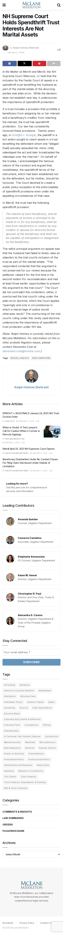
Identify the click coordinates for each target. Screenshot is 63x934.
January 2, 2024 (15, 52)
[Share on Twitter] (25, 63)
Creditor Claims (35, 702)
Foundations (31, 725)
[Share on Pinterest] (39, 63)
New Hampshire (41, 358)
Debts (51, 702)
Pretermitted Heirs (14, 759)
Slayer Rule (43, 765)
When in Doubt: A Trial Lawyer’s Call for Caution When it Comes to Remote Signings (21, 431)
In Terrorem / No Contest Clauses (22, 736)
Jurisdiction (51, 736)
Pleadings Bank (13, 830)
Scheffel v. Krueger (24, 135)
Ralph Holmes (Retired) (26, 48)
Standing (9, 771)
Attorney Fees (28, 696)
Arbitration (10, 696)
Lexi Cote (9, 421)
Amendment (45, 690)
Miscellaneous (20, 358)
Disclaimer (8, 922)
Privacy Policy (26, 922)
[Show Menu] (4, 5)
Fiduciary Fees (12, 725)
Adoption (25, 685)
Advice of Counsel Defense (19, 690)
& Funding (9, 685)
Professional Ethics (39, 759)
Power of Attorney (14, 753)
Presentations (36, 753)
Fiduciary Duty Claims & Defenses (22, 719)
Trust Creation (28, 776)
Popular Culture (47, 748)
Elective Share (12, 713)
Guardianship (11, 731)
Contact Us (46, 922)
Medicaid (30, 742)
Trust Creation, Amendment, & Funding (25, 782)
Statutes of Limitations (30, 771)
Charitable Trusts (13, 702)
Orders (8, 824)
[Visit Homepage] (31, 5)
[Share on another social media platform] (54, 63)
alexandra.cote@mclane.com (21, 351)
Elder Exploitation (42, 708)
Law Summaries (13, 818)
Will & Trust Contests (15, 788)
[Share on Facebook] (10, 63)
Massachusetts (12, 742)
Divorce (24, 708)
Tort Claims (10, 776)
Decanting (9, 708)
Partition (29, 748)
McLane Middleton (14, 439)
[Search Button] (58, 5)
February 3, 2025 (26, 421)
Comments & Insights (17, 811)
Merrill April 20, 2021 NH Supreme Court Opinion (29, 448)
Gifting (46, 725)
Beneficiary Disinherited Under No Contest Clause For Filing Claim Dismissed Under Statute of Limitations (30, 463)
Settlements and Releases (18, 765)
